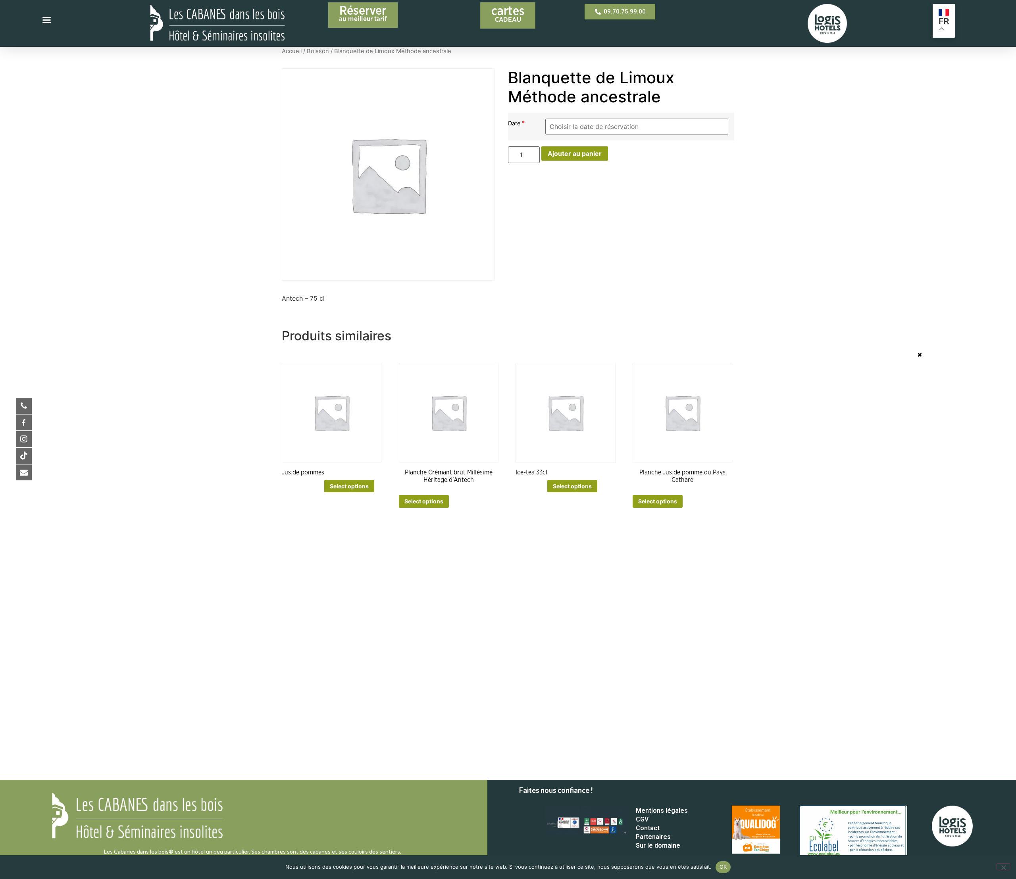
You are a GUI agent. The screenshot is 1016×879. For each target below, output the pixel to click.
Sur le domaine (658, 845)
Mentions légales (662, 810)
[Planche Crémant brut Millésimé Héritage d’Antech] (448, 413)
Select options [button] (349, 486)
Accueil (292, 51)
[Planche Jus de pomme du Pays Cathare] (682, 413)
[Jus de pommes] (331, 413)
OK (723, 867)
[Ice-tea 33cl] (565, 413)
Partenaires (653, 837)
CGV (642, 819)
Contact (648, 828)
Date (515, 123)
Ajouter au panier (575, 153)
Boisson (318, 51)
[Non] (1003, 866)
